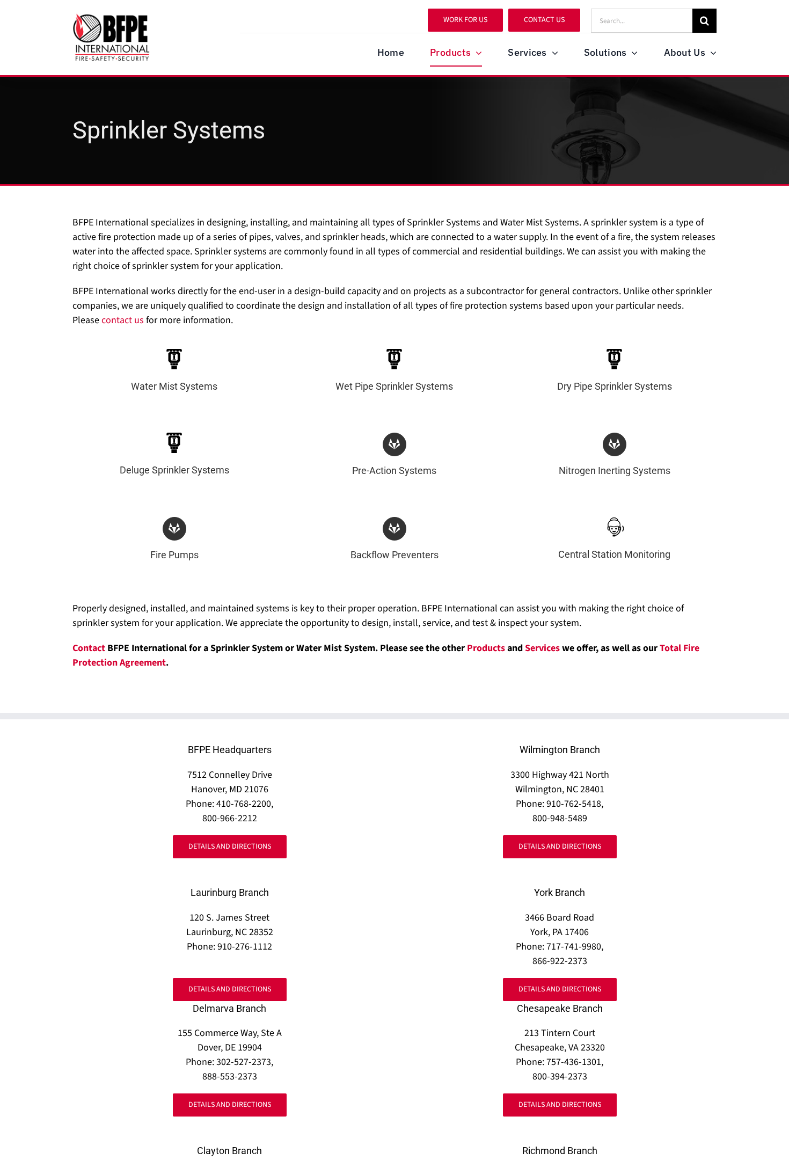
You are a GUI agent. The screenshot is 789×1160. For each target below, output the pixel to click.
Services (542, 648)
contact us (122, 320)
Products (486, 648)
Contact (88, 648)
